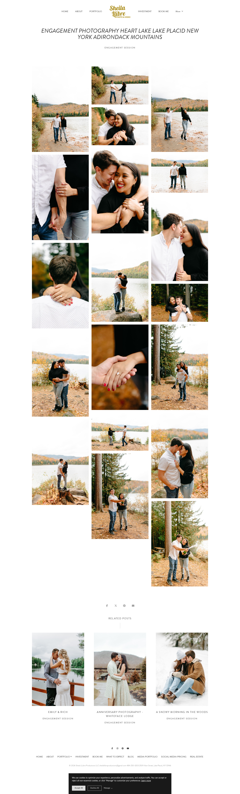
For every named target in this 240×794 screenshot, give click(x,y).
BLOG (131, 756)
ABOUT (78, 11)
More (178, 11)
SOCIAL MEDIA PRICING (173, 756)
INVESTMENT (145, 11)
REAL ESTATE (196, 756)
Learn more (146, 781)
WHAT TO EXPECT (115, 756)
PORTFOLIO (95, 11)
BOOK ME (163, 11)
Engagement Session (120, 47)
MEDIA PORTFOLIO (147, 756)
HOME (65, 11)
